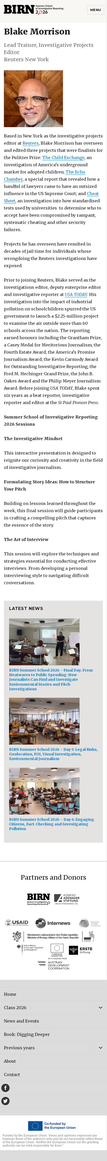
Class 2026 (15, 1007)
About (10, 1061)
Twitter (5, 1101)
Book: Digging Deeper (27, 1034)
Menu (95, 10)
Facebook (5, 1088)
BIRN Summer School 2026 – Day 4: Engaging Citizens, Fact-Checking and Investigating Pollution (51, 824)
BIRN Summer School (43, 11)
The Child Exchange (63, 157)
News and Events (21, 1021)
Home (10, 994)
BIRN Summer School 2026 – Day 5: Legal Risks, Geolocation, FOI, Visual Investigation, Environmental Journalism (53, 754)
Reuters (31, 143)
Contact (12, 1074)
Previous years (19, 1047)
